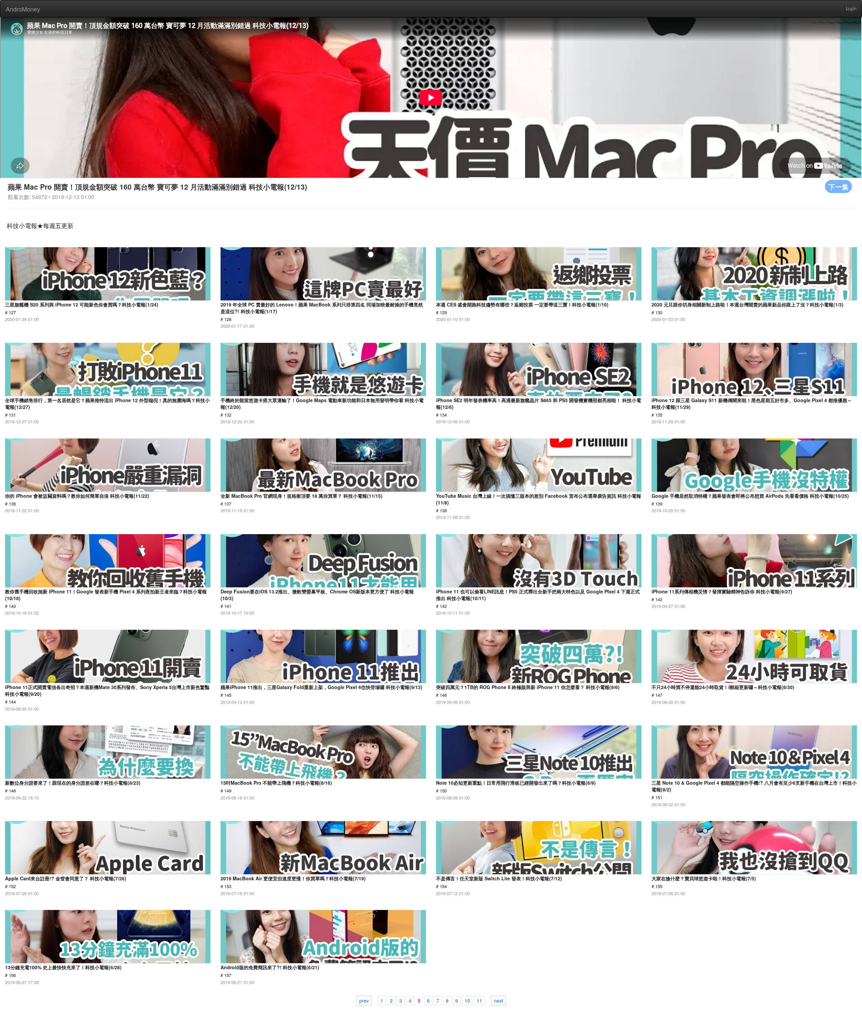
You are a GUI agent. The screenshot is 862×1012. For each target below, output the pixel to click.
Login (851, 8)
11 (479, 1000)
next (498, 1000)
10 (467, 1000)
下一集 (838, 186)
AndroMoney (23, 8)
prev (364, 1000)
